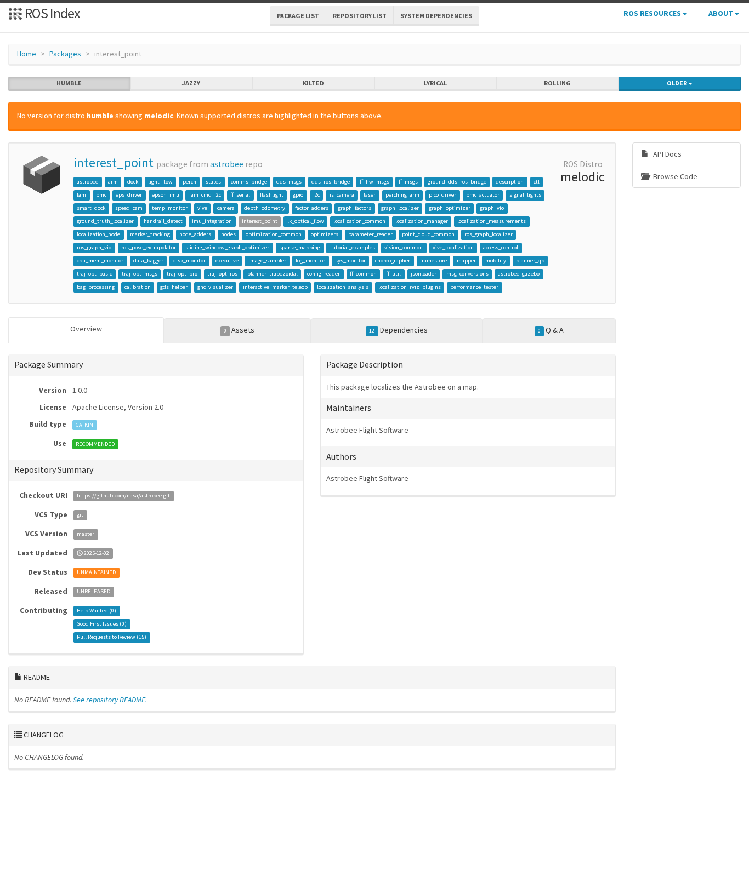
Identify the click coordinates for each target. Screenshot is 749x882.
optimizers (324, 234)
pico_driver (442, 194)
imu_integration (212, 221)
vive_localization (453, 247)
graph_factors (354, 207)
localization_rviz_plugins (409, 286)
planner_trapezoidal (272, 273)
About (721, 13)
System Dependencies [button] (436, 16)
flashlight (271, 194)
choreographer (392, 260)
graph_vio (492, 207)
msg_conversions (467, 273)
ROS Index (51, 13)
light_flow (160, 181)
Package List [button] (298, 16)
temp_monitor (170, 207)
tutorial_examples (352, 247)
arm (113, 181)
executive (227, 260)
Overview (86, 329)
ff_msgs (408, 181)
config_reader (323, 273)
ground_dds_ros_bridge (457, 181)
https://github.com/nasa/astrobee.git (123, 496)
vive (202, 207)
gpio (298, 194)
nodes (228, 234)
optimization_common (274, 234)
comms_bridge (249, 181)
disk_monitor (189, 260)
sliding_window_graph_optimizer (227, 247)
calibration (137, 286)
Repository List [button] (360, 16)
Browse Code (674, 176)
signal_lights (525, 194)
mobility (495, 260)
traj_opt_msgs (139, 273)
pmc (101, 194)
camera (226, 207)
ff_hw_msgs (374, 181)
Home (26, 54)
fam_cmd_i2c (205, 194)
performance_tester (474, 286)
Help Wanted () (96, 611)
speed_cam (129, 207)
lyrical (435, 83)
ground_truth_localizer (105, 221)
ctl (537, 181)
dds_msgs (289, 181)
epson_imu (165, 194)
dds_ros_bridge (330, 181)
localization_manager (421, 221)
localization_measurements (491, 221)
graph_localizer (400, 207)
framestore (433, 260)
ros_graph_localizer (488, 234)
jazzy (191, 83)
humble (69, 83)
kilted (313, 83)
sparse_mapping (299, 247)
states (213, 181)
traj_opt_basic (94, 273)
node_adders (195, 234)
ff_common (363, 273)
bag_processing (96, 286)
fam (81, 194)
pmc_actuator (483, 194)
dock (132, 181)
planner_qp (530, 260)
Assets (239, 330)
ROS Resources (653, 13)
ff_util (393, 273)
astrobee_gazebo (519, 273)
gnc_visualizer (215, 286)
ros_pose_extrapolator (148, 247)
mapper (466, 260)
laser (370, 194)
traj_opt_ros (222, 273)
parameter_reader (370, 234)
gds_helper (174, 286)
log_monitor (310, 260)
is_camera (342, 194)
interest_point (113, 162)
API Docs (666, 154)
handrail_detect (163, 221)
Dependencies (398, 330)
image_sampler (267, 260)
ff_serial (240, 194)
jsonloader (423, 273)
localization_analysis (342, 286)
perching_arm (402, 194)
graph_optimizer (449, 207)
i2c (316, 194)
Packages (65, 54)
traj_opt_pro (182, 273)
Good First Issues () (102, 624)
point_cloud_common (428, 234)
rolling (557, 83)
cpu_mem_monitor (100, 260)
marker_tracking (150, 234)
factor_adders (311, 207)
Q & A (551, 330)
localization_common (359, 221)
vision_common (403, 247)
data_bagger (148, 260)
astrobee (226, 164)
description (510, 181)
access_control (500, 247)
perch (189, 181)
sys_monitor (350, 260)
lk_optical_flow (305, 221)
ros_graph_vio (94, 247)
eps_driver (129, 194)
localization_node (98, 234)
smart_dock (91, 207)
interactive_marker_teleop (275, 286)
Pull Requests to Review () (111, 637)
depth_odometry (264, 207)
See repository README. (110, 700)
